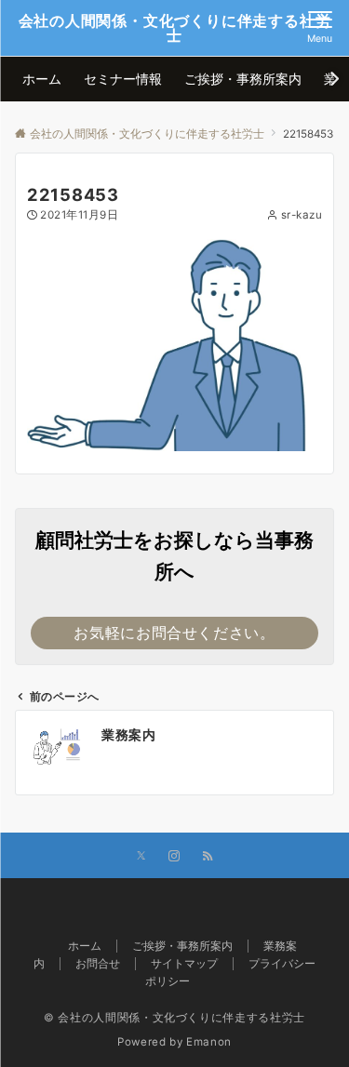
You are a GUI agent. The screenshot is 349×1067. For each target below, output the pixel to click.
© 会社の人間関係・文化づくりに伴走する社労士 (174, 1017)
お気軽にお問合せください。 (174, 632)
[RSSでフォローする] (207, 856)
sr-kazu (301, 214)
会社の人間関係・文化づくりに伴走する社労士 (175, 28)
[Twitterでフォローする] (141, 856)
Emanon (209, 1041)
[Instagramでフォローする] (174, 856)
